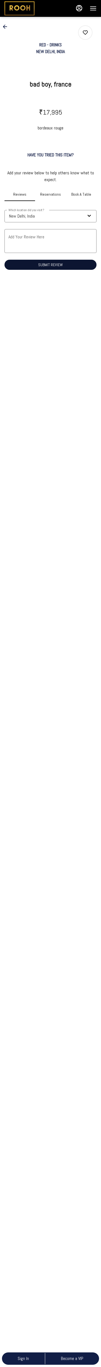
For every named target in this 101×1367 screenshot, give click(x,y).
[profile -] (79, 8)
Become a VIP (72, 1358)
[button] (6, 26)
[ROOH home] (29, 8)
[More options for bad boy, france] (85, 32)
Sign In (23, 1358)
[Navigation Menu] (93, 8)
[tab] (19, 194)
